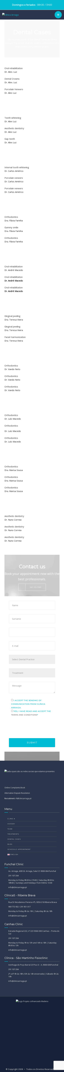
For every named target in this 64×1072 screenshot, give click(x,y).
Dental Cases (14, 839)
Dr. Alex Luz (10, 92)
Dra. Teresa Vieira (13, 319)
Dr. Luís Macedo (12, 418)
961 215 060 (35, 587)
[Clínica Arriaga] (10, 15)
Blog (9, 844)
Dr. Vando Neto (12, 369)
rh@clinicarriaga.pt (23, 798)
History (11, 824)
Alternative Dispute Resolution (17, 793)
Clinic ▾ (11, 819)
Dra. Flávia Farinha (13, 220)
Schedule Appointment (19, 849)
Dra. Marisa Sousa (13, 470)
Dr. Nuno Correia (12, 519)
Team (9, 829)
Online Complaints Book (14, 787)
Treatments (13, 834)
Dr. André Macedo (13, 270)
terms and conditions (24, 715)
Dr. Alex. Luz (10, 71)
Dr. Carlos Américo (13, 170)
